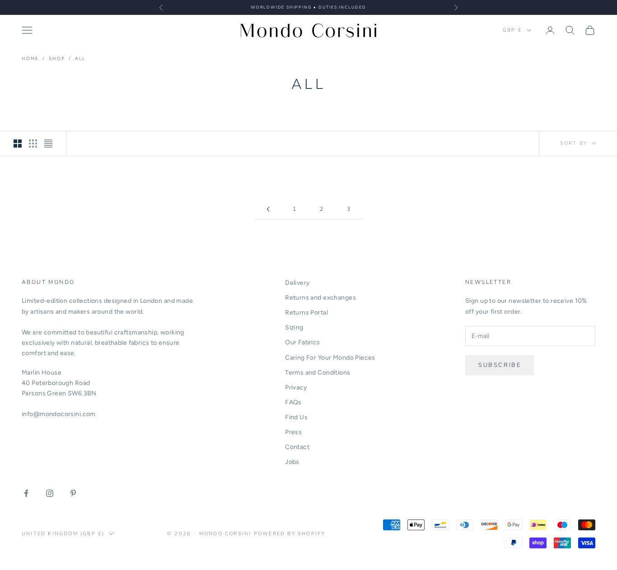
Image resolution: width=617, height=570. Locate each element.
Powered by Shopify (289, 533)
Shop (57, 58)
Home (30, 58)
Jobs (292, 462)
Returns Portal (306, 312)
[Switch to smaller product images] (33, 143)
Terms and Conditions (317, 372)
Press (293, 432)
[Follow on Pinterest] (73, 493)
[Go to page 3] (267, 209)
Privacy (296, 387)
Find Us (296, 417)
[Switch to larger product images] (18, 143)
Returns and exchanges (320, 297)
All (80, 58)
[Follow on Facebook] (26, 493)
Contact (297, 447)
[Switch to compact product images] (48, 143)
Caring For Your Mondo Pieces (330, 357)
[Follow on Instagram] (49, 493)
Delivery (297, 283)
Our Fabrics (302, 342)
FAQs (293, 402)
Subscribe (499, 365)
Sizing (294, 327)
